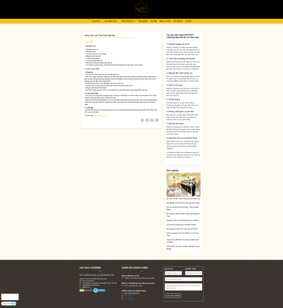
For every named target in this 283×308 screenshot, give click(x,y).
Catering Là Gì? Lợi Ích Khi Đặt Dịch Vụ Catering (182, 220)
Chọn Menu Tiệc (110, 21)
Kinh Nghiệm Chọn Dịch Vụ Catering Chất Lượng (182, 203)
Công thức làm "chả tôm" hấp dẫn (100, 35)
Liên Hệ (188, 21)
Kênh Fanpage (128, 299)
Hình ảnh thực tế (127, 21)
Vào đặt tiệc (178, 21)
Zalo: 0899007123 (129, 295)
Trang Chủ (96, 21)
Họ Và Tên (169, 269)
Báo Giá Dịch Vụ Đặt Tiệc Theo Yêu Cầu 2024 (181, 229)
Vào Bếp (153, 21)
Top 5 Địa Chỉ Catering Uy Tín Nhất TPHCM (181, 225)
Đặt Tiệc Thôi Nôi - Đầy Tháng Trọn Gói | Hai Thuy (183, 199)
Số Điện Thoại (190, 269)
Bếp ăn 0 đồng (165, 21)
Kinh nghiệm (143, 21)
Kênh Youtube (128, 297)
